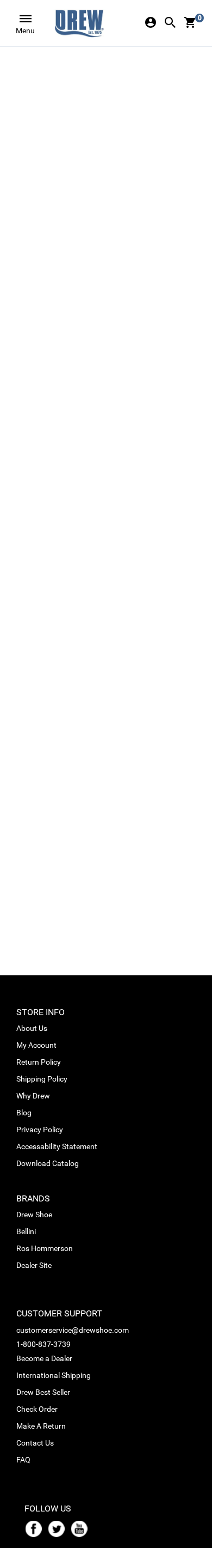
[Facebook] (36, 1527)
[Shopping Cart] (189, 23)
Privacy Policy (39, 1129)
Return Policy (38, 1062)
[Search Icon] (170, 23)
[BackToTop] (183, 1537)
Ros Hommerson (44, 1248)
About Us (31, 1028)
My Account (36, 1045)
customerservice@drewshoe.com (72, 1330)
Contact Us (35, 1442)
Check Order (37, 1409)
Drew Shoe (34, 1214)
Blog (24, 1112)
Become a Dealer (44, 1358)
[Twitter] (58, 1527)
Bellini (26, 1231)
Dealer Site (34, 1265)
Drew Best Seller (43, 1392)
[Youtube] (81, 1527)
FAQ (23, 1459)
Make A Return (41, 1426)
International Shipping (53, 1375)
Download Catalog (47, 1163)
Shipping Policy (41, 1079)
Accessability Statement (56, 1146)
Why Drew (33, 1095)
